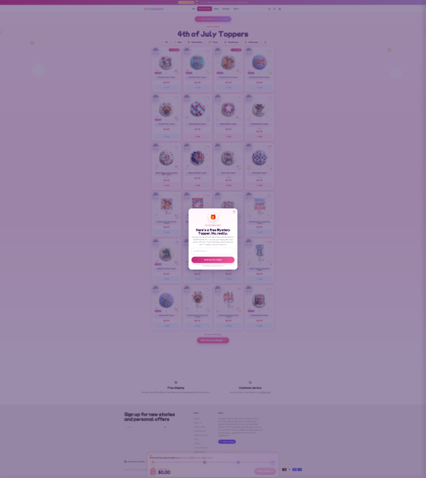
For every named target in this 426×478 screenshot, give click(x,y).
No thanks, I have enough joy (213, 265)
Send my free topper (213, 260)
